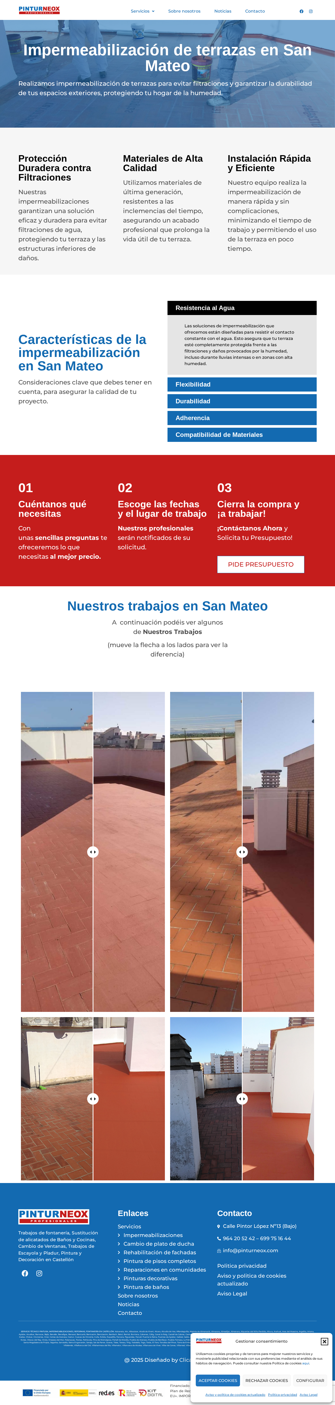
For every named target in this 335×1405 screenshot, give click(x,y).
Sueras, (110, 1342)
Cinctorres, (39, 1337)
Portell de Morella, (121, 1340)
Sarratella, (64, 1342)
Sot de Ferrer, (99, 1342)
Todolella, (136, 1342)
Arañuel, (278, 1331)
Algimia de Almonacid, (200, 1331)
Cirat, (47, 1337)
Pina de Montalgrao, (102, 1340)
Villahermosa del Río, (102, 1345)
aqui (305, 1363)
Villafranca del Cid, (83, 1345)
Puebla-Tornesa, (175, 1340)
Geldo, (187, 1337)
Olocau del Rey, (34, 1340)
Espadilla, (111, 1337)
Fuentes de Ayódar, (167, 1337)
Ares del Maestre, (290, 1331)
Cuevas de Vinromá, (84, 1337)
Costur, (71, 1337)
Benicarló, (81, 1334)
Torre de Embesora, (186, 1342)
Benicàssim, (103, 1334)
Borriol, (127, 1334)
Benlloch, (113, 1334)
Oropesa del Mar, (56, 1340)
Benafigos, (63, 1334)
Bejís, (47, 1334)
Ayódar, (22, 1334)
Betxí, (121, 1334)
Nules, (24, 1340)
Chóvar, (30, 1337)
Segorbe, (54, 1342)
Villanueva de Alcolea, (132, 1345)
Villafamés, (69, 1345)
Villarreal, (181, 1345)
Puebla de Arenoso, (139, 1340)
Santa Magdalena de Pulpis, (37, 1342)
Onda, (45, 1340)
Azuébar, (30, 1334)
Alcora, (158, 1331)
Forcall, (139, 1337)
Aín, (127, 1331)
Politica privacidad (282, 1395)
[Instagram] (311, 11)
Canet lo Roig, (161, 1334)
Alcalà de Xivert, (147, 1331)
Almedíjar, (226, 1331)
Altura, (270, 1331)
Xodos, (22, 1337)
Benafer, (54, 1334)
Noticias (222, 11)
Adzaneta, (120, 1331)
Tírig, (129, 1342)
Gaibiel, (180, 1337)
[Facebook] (301, 11)
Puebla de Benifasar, (158, 1340)
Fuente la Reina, (150, 1337)
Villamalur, (117, 1345)
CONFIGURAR (310, 1380)
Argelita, (303, 1331)
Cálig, (152, 1334)
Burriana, (135, 1334)
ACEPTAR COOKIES (218, 1380)
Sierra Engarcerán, (77, 1342)
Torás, (149, 1342)
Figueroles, (130, 1337)
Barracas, (39, 1334)
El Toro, (156, 1342)
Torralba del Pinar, (168, 1342)
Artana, (310, 1331)
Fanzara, (120, 1337)
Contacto (255, 11)
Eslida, (103, 1337)
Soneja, (89, 1342)
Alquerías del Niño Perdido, (254, 1331)
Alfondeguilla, (183, 1331)
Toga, (143, 1342)
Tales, (116, 1342)
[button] (324, 1341)
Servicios (140, 11)
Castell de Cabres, (177, 1334)
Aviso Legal (308, 1395)
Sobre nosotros (184, 11)
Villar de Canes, (169, 1345)
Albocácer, (134, 1331)
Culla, (97, 1337)
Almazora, (216, 1331)
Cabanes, (144, 1334)
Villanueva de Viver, (152, 1345)
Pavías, (79, 1340)
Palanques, (70, 1340)
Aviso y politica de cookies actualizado (235, 1395)
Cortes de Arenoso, (59, 1337)
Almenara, (236, 1331)
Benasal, (72, 1334)
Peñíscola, (88, 1340)
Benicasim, (91, 1334)
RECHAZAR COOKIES (266, 1380)
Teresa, (122, 1342)
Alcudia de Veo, (168, 1331)
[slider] (93, 852)
